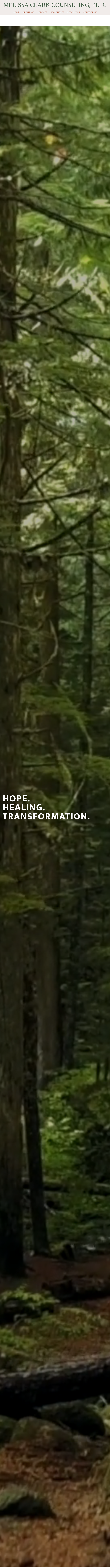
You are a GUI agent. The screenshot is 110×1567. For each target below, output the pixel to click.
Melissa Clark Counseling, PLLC (55, 5)
